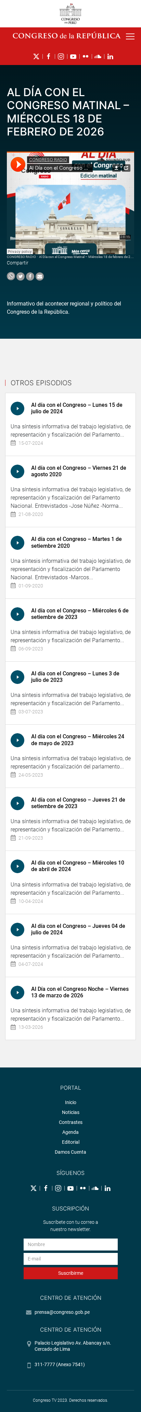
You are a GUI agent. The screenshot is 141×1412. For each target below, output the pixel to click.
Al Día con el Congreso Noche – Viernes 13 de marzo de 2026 (80, 992)
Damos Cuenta (70, 1152)
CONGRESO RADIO (21, 257)
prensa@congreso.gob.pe (62, 1312)
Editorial (70, 1142)
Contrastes (70, 1122)
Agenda (70, 1132)
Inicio (70, 1102)
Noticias (70, 1112)
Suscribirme (70, 1273)
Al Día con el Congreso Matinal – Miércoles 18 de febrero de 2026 (88, 257)
